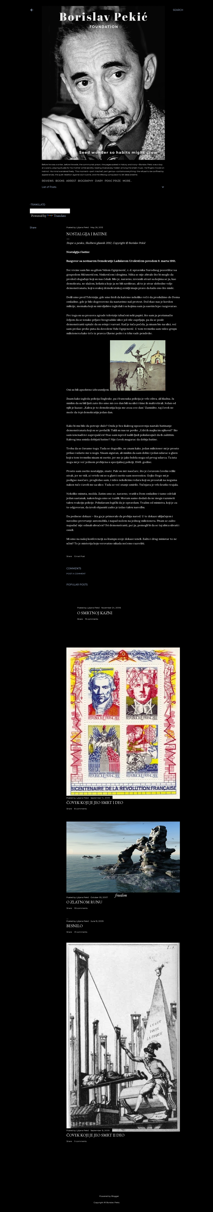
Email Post (79, 556)
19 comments (91, 619)
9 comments (80, 1141)
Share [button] (33, 227)
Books (59, 180)
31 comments (80, 932)
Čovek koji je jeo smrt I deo (94, 802)
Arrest (71, 180)
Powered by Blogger (109, 1196)
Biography (85, 180)
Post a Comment (76, 573)
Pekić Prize (113, 180)
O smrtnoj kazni (94, 612)
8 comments (80, 808)
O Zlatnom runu (84, 902)
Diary (99, 180)
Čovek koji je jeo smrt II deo (95, 1135)
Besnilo (74, 925)
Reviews (48, 180)
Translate (60, 215)
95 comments (81, 908)
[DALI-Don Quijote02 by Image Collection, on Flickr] (137, 389)
